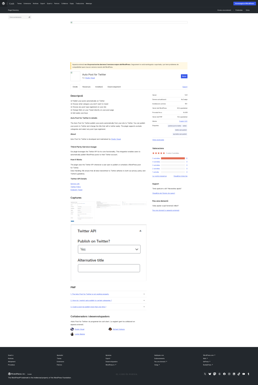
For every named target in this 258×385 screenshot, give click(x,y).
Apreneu (108, 355)
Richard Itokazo (119, 329)
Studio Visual (90, 78)
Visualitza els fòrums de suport (163, 193)
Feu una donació (160, 361)
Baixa (184, 76)
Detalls (75, 87)
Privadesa (11, 365)
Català (29, 374)
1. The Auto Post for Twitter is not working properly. (90, 294)
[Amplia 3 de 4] (144, 204)
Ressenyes (86, 87)
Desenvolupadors (112, 361)
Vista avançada (158, 140)
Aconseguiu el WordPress (244, 3)
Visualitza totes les (180, 176)
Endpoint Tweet (76, 190)
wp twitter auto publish (180, 134)
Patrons (59, 365)
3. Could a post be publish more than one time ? (88, 307)
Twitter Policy (76, 187)
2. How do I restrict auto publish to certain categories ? (91, 300)
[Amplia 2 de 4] (118, 204)
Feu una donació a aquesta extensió (165, 210)
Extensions (60, 361)
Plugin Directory (13, 10)
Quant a (10, 355)
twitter (185, 126)
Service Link (75, 184)
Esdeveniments (159, 358)
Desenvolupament (114, 87)
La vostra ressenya (159, 176)
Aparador (60, 355)
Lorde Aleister (80, 334)
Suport (185, 87)
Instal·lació (99, 87)
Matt (205, 358)
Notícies (11, 358)
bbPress (206, 361)
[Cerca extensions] (29, 17)
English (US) (183, 121)
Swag (157, 365)
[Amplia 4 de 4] (144, 227)
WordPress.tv (111, 365)
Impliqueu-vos (159, 355)
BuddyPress (208, 365)
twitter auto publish (181, 130)
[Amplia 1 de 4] (92, 204)
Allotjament (11, 361)
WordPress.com (209, 355)
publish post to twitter (174, 126)
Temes (59, 358)
